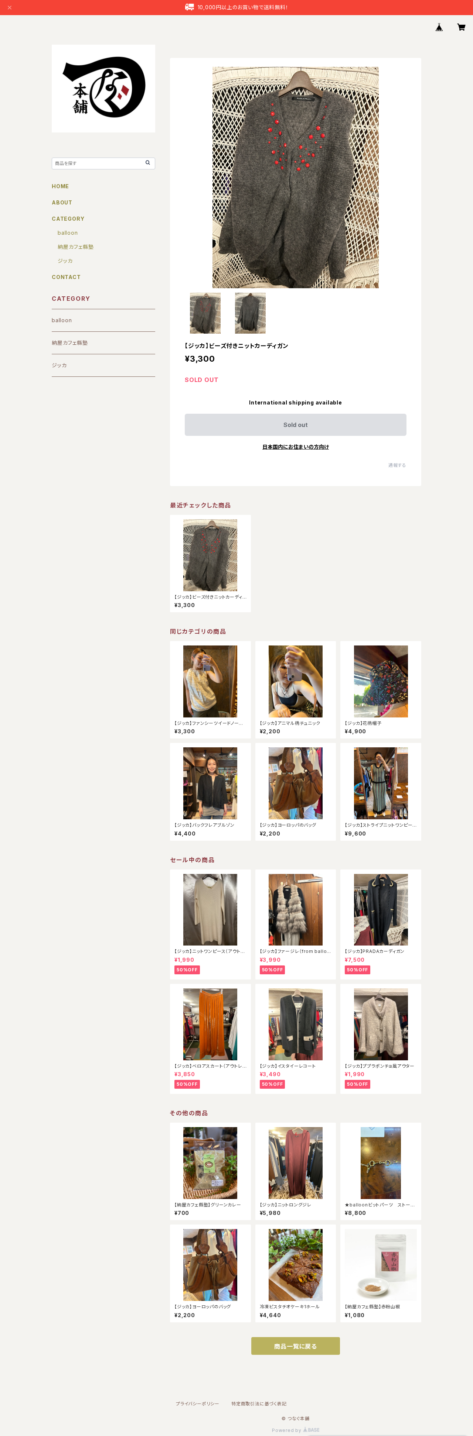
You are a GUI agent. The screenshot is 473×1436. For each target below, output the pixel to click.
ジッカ (65, 261)
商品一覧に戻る (295, 1346)
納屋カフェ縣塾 (76, 247)
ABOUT (62, 202)
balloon (68, 233)
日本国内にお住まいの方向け (295, 447)
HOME (60, 186)
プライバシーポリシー (198, 1403)
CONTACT (66, 277)
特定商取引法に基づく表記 (259, 1403)
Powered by (287, 1430)
